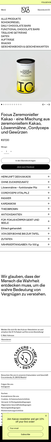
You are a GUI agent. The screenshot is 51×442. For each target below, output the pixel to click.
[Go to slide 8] (16, 104)
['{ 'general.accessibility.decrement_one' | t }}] (2, 151)
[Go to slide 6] (12, 104)
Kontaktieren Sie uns (10, 396)
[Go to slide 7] (14, 104)
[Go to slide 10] (20, 104)
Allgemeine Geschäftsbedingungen (16, 404)
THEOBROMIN (9, 208)
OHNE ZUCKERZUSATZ (14, 181)
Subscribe (25, 434)
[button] (44, 9)
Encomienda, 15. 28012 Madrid (13, 377)
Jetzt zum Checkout (25, 166)
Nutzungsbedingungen (10, 407)
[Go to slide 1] (1, 104)
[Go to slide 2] (3, 104)
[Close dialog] (46, 415)
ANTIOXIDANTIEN (11, 214)
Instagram (5, 386)
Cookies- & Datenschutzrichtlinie (15, 399)
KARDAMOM (8, 203)
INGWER (6, 198)
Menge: (4, 146)
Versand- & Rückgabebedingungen (16, 402)
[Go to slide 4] (8, 104)
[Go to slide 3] (5, 104)
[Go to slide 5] (10, 104)
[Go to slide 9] (18, 104)
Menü (3, 9)
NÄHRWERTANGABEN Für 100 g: (20, 244)
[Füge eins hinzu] (11, 151)
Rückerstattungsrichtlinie (12, 410)
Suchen (4, 393)
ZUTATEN (6, 238)
